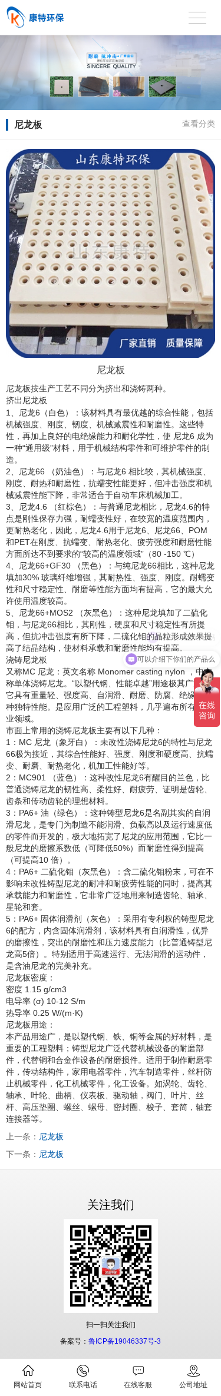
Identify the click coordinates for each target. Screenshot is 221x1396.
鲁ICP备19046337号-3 (124, 1341)
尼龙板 (51, 1136)
